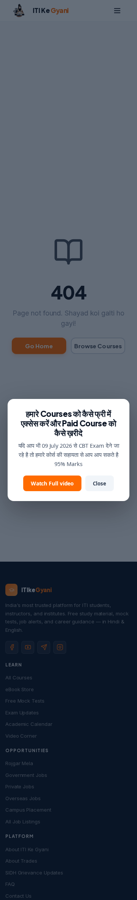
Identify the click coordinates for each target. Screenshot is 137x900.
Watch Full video (52, 483)
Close (99, 483)
